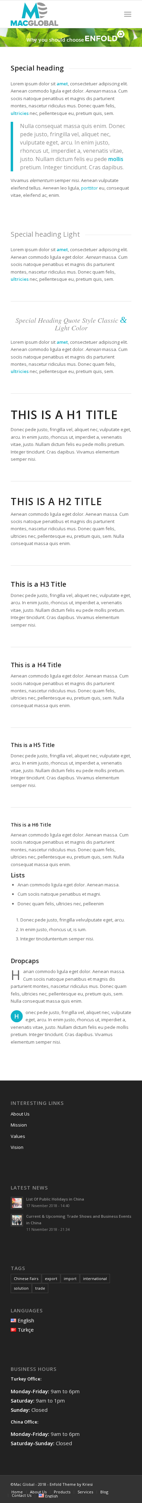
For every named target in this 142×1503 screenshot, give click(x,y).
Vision (17, 1147)
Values (18, 1136)
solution (21, 1288)
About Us (20, 1114)
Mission (19, 1125)
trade (40, 1288)
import (70, 1278)
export (51, 1278)
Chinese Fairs (26, 1278)
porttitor (89, 188)
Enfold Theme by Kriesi (71, 1484)
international (95, 1278)
